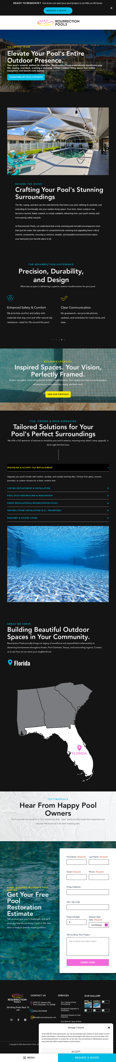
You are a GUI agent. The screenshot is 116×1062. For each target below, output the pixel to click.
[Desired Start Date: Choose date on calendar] (106, 925)
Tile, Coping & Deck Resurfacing (68, 1003)
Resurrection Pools (29, 1044)
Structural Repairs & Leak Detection (70, 1016)
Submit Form (88, 962)
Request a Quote (58, 10)
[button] (109, 1027)
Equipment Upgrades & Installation (70, 1010)
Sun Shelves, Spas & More (71, 1022)
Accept (76, 1051)
